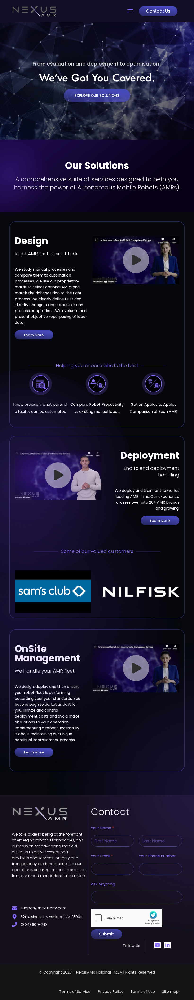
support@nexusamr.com (43, 908)
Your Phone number (157, 856)
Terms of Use (142, 991)
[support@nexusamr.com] (14, 908)
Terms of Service (75, 991)
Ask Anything (103, 884)
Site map (170, 991)
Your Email (102, 856)
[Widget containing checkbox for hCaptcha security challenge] (126, 918)
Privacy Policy (110, 991)
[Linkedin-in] (167, 945)
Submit (106, 934)
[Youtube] (157, 945)
